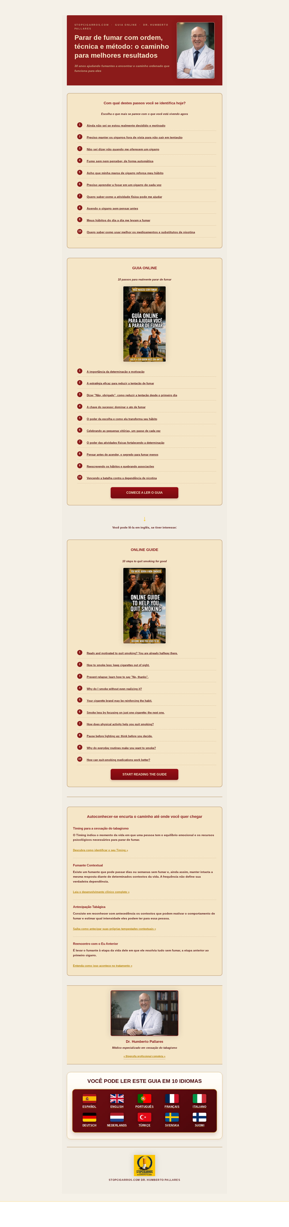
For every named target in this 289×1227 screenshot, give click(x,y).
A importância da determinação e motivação (115, 371)
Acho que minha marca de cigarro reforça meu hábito (125, 173)
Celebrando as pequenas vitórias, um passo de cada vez (124, 430)
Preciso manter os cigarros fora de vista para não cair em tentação (135, 137)
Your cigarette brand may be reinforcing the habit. (119, 700)
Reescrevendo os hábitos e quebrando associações (120, 466)
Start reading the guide (144, 774)
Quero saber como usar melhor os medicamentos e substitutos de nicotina (141, 232)
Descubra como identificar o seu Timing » (100, 850)
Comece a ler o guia (144, 492)
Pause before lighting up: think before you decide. (120, 736)
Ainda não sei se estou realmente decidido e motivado (126, 125)
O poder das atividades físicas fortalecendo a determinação (125, 442)
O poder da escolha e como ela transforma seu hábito (122, 419)
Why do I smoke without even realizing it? (114, 688)
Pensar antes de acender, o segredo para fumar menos (122, 454)
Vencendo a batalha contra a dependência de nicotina (122, 478)
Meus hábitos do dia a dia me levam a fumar (118, 220)
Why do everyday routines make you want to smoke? (121, 748)
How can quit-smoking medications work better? (118, 759)
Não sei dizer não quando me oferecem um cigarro (123, 149)
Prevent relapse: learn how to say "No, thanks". (118, 677)
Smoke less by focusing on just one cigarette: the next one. (126, 712)
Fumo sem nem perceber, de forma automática (120, 161)
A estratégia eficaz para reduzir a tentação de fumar (120, 383)
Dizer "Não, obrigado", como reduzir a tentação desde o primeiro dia (132, 395)
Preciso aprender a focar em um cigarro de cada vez (124, 185)
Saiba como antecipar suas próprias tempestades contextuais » (114, 928)
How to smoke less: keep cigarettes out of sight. (118, 665)
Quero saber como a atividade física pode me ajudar (124, 196)
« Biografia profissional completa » (144, 1056)
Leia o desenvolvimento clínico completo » (101, 892)
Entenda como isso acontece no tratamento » (102, 965)
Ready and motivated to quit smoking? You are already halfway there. (132, 653)
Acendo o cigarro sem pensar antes (112, 208)
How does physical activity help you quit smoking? (120, 724)
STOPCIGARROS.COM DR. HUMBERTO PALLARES (144, 1179)
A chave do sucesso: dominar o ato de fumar (116, 407)
